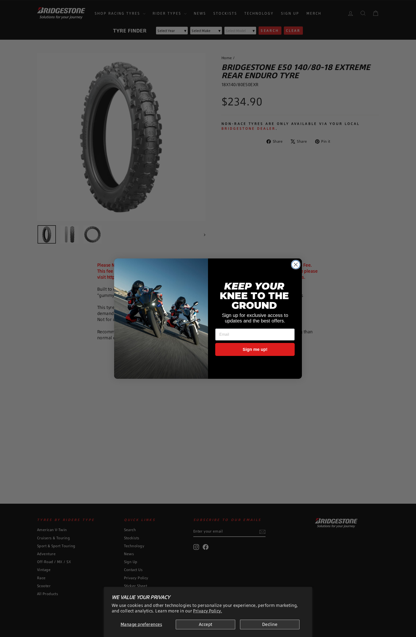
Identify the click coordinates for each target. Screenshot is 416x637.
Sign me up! (255, 349)
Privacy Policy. (207, 610)
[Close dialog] (296, 264)
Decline (269, 624)
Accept (205, 624)
